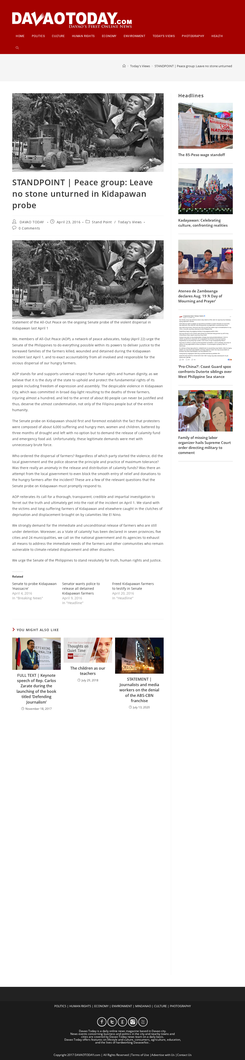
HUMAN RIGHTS (80, 1006)
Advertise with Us (163, 1055)
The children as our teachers (87, 671)
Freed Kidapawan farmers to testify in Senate (133, 586)
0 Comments (29, 228)
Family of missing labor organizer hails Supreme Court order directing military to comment (204, 445)
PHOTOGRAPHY (180, 1006)
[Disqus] (88, 777)
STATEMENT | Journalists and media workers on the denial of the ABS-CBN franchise (139, 690)
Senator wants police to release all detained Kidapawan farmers (81, 588)
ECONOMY (101, 1006)
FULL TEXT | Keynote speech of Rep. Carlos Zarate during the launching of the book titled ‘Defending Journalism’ (36, 689)
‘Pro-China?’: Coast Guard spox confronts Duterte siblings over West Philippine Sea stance (205, 371)
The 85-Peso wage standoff (201, 154)
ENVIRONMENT (122, 1006)
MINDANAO (143, 1006)
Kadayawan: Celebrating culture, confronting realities (203, 223)
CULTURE (160, 1006)
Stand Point (102, 222)
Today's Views (130, 222)
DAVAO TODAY (32, 222)
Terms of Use (140, 1055)
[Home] (124, 66)
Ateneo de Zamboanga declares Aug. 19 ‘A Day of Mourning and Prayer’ (200, 296)
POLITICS (60, 1006)
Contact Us (184, 1055)
